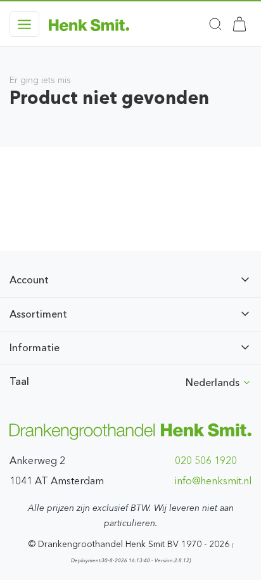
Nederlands (214, 383)
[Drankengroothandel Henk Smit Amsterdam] (89, 24)
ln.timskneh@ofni (213, 481)
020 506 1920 (206, 460)
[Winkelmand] (239, 24)
